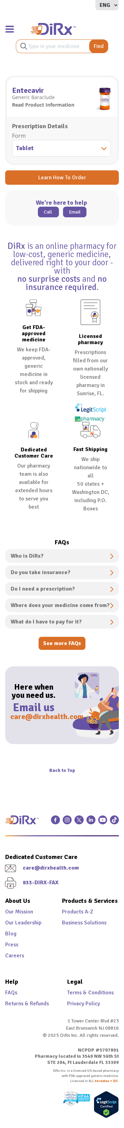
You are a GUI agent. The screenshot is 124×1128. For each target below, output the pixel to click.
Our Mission (19, 911)
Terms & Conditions (90, 992)
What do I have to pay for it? (46, 621)
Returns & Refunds (27, 1003)
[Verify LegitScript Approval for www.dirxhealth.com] (104, 1104)
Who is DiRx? (27, 556)
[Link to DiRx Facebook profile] (55, 822)
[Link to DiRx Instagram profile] (67, 822)
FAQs (11, 992)
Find (99, 46)
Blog (11, 933)
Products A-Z (77, 911)
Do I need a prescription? (43, 588)
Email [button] (75, 212)
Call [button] (48, 212)
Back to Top (62, 770)
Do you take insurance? (40, 572)
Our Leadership (23, 922)
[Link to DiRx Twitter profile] (78, 822)
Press (11, 944)
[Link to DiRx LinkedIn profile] (90, 822)
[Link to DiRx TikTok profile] (114, 822)
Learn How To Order (62, 177)
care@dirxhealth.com (33, 716)
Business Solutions (84, 922)
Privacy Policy (83, 1003)
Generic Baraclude (33, 97)
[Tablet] (62, 149)
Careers (14, 955)
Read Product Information (43, 104)
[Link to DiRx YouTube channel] (102, 822)
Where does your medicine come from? (60, 605)
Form (19, 136)
